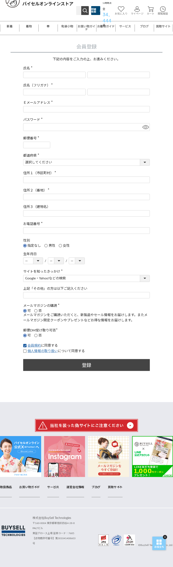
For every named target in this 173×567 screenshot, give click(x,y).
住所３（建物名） (36, 207)
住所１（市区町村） (40, 173)
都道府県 (32, 155)
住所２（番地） (37, 190)
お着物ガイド (106, 26)
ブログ (144, 26)
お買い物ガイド (86, 28)
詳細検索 (93, 10)
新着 (10, 26)
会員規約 (34, 345)
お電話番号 (33, 224)
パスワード (33, 119)
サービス (125, 26)
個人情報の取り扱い (42, 351)
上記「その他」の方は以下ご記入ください (55, 288)
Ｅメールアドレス (38, 102)
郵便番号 (32, 138)
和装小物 (67, 26)
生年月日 (30, 254)
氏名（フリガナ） (38, 85)
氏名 (28, 68)
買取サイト (163, 26)
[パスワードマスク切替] (145, 127)
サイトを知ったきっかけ (43, 271)
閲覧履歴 (163, 13)
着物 (29, 26)
